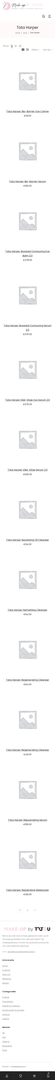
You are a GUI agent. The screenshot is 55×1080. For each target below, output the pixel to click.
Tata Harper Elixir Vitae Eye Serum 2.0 (27, 400)
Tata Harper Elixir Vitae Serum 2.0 (28, 470)
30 (20, 45)
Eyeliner (5, 997)
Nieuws (5, 983)
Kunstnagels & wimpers (13, 1010)
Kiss (4, 1037)
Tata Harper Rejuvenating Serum (27, 820)
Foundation (7, 1001)
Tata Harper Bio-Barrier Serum (27, 181)
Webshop (6, 978)
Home (17, 33)
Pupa (4, 1050)
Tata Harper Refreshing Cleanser (27, 610)
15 (16, 45)
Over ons (6, 974)
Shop (25, 33)
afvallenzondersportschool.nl (21, 951)
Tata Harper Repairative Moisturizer (27, 890)
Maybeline (7, 1046)
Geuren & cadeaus (11, 1006)
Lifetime (5, 1041)
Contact (6, 970)
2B (3, 1033)
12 (12, 45)
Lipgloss (6, 1014)
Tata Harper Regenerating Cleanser (27, 680)
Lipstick (5, 1018)
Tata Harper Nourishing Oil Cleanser (27, 540)
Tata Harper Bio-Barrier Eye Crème (27, 111)
